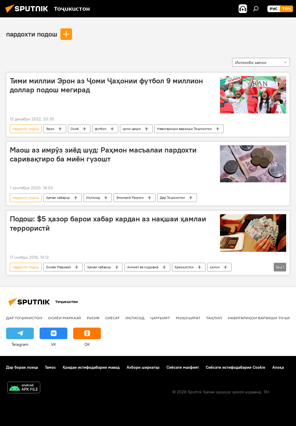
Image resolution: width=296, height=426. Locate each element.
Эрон (50, 128)
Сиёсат (112, 317)
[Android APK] (23, 388)
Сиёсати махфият (182, 367)
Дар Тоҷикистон (172, 197)
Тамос (50, 367)
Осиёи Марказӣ (58, 267)
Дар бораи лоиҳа (22, 367)
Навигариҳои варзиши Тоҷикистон (184, 128)
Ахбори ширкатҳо (143, 367)
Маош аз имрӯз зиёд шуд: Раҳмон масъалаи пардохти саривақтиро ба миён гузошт (103, 154)
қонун (215, 267)
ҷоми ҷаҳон (132, 128)
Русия (93, 317)
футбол (100, 128)
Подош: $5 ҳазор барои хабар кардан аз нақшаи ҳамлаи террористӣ (108, 223)
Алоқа (278, 367)
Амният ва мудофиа (142, 267)
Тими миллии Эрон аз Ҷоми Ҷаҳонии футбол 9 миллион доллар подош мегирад (106, 85)
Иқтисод (93, 197)
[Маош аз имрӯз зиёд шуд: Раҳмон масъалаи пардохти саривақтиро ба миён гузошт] (253, 163)
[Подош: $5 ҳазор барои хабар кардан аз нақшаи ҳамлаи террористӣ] (253, 232)
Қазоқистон (184, 267)
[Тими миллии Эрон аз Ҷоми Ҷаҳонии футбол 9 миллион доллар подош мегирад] (253, 94)
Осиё (75, 128)
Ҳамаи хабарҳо (58, 197)
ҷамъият (160, 317)
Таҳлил (214, 317)
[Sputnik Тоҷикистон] (28, 13)
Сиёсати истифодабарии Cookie (235, 367)
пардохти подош (31, 34)
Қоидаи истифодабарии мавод (91, 367)
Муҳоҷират (188, 317)
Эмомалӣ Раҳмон (130, 197)
